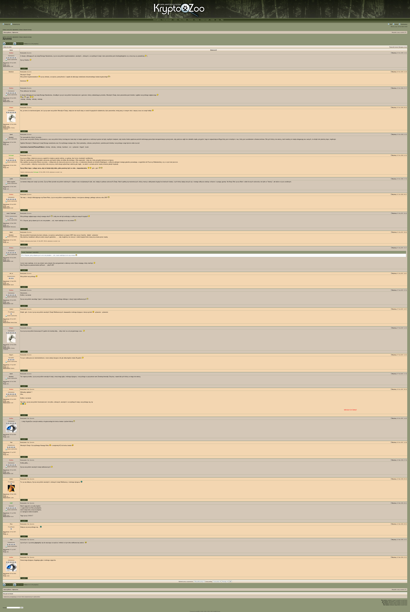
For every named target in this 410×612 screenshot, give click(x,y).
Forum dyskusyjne (167, 19)
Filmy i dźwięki (182, 19)
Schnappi (36, 172)
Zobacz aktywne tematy (25, 29)
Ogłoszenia (15, 32)
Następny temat (403, 47)
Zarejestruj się (16, 24)
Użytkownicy (403, 24)
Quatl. (35, 241)
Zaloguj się (7, 24)
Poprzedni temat (393, 47)
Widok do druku (7, 47)
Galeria (175, 19)
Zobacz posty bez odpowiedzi (10, 29)
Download (190, 19)
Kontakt (213, 19)
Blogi (222, 19)
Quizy (217, 19)
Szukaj (396, 24)
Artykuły (197, 19)
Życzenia (7, 39)
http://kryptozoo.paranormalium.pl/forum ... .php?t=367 (37, 265)
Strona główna (157, 19)
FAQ (390, 24)
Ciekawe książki (205, 19)
